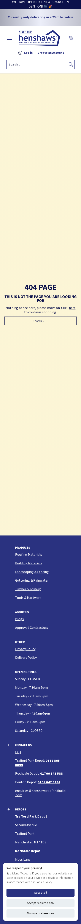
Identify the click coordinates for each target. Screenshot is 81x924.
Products (22, 548)
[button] (71, 38)
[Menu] (9, 38)
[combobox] (37, 64)
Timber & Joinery (28, 589)
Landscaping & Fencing (32, 572)
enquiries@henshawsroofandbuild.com (40, 793)
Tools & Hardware (28, 597)
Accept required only (40, 903)
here (72, 308)
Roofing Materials (28, 554)
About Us (22, 612)
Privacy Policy (25, 649)
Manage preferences (40, 913)
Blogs (19, 619)
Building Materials (28, 563)
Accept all (40, 893)
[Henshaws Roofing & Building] (39, 38)
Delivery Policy (26, 657)
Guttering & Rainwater (32, 580)
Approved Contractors (31, 627)
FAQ (18, 752)
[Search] (70, 64)
